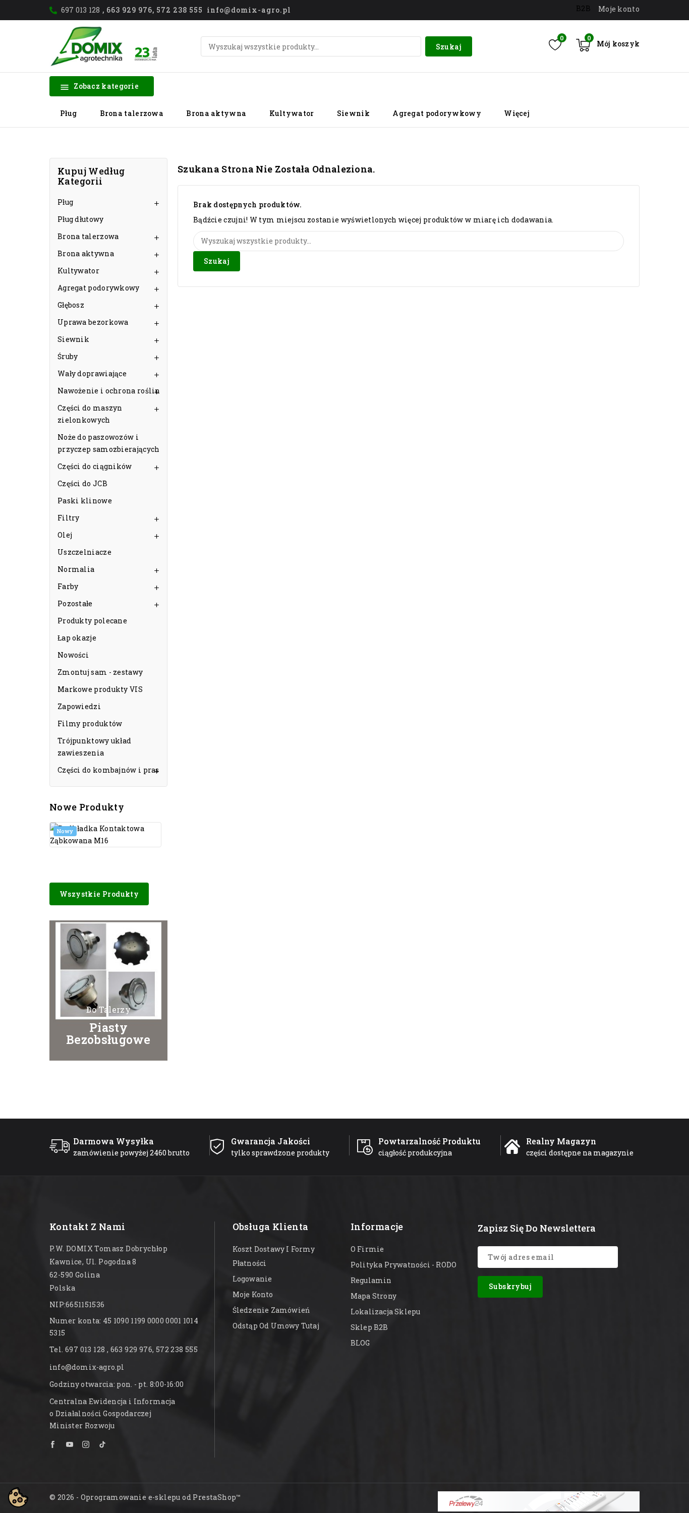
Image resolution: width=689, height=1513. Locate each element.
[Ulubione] (555, 44)
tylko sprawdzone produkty (280, 1152)
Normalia (76, 569)
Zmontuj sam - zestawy (100, 672)
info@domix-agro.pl (87, 1367)
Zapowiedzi (79, 706)
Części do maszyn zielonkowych (90, 414)
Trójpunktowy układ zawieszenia (94, 747)
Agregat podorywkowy (436, 113)
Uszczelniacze (84, 552)
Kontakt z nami (87, 1226)
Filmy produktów (90, 723)
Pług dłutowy (81, 219)
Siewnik (353, 113)
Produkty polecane (92, 620)
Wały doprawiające (92, 373)
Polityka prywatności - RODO (403, 1264)
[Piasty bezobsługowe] (108, 990)
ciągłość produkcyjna (415, 1152)
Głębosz (71, 305)
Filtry (69, 517)
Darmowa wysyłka (113, 1141)
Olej (65, 535)
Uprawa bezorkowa (93, 322)
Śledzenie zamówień (271, 1310)
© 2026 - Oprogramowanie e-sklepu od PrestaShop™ (145, 1497)
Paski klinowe (85, 500)
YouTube (70, 1444)
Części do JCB (82, 483)
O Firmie (367, 1249)
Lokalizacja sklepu (386, 1311)
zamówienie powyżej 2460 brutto (131, 1152)
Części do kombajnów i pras (108, 770)
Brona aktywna (216, 113)
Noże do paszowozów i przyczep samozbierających (109, 443)
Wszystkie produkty (99, 894)
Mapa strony (373, 1296)
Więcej (517, 113)
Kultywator (291, 113)
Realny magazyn (561, 1141)
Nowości (73, 655)
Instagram (86, 1444)
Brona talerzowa (132, 113)
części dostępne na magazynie (580, 1152)
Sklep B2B (369, 1327)
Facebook (53, 1444)
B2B (583, 8)
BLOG (360, 1343)
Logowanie (252, 1279)
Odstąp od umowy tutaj (276, 1325)
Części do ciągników (95, 466)
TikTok (102, 1444)
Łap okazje (77, 638)
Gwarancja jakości (270, 1141)
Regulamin (371, 1280)
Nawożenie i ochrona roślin (109, 390)
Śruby (68, 356)
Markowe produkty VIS (100, 689)
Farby (68, 586)
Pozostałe (75, 603)
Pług (68, 113)
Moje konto (253, 1294)
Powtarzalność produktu (429, 1141)
